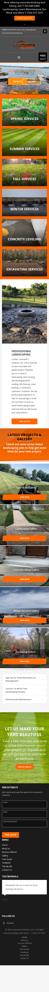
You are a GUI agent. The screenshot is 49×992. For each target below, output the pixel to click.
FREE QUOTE (10, 835)
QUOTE (43, 57)
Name (5, 802)
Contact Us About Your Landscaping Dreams (16, 690)
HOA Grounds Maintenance (18, 699)
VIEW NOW (24, 497)
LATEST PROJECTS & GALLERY (25, 437)
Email (5, 812)
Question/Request (10, 821)
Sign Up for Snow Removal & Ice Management (21, 679)
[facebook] (45, 31)
